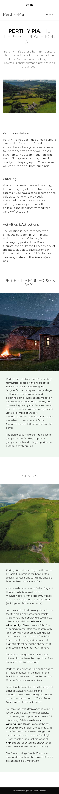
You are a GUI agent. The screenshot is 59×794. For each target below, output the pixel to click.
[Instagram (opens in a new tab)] (27, 5)
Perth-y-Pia (13, 14)
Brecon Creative (39, 790)
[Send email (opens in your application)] (31, 5)
